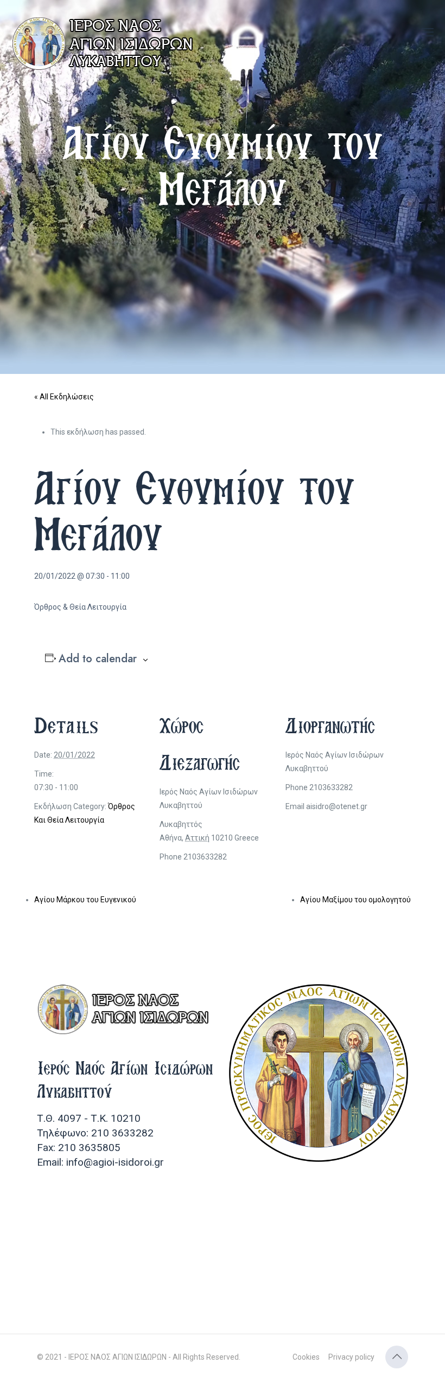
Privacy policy (351, 1357)
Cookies (306, 1357)
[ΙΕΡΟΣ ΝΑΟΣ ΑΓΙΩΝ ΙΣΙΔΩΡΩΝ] (106, 43)
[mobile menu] (427, 32)
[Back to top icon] (396, 1357)
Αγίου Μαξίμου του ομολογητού (355, 899)
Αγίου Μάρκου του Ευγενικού (85, 899)
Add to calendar (98, 658)
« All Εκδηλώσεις (64, 396)
